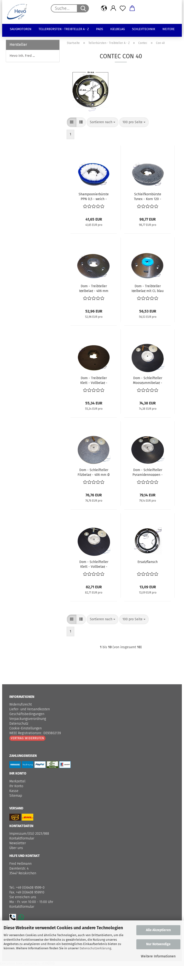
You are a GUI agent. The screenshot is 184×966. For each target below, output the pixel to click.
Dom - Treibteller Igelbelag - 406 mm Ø (93, 288)
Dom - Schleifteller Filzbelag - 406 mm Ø (94, 472)
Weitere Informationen (158, 956)
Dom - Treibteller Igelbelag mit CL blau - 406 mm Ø (148, 288)
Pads (99, 29)
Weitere (168, 29)
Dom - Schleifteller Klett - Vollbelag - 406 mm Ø (93, 564)
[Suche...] (83, 8)
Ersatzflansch (148, 562)
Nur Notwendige (158, 944)
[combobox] (102, 122)
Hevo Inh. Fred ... (22, 56)
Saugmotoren (20, 29)
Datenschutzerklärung (95, 948)
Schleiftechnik (143, 29)
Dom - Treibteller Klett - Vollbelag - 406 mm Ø (93, 380)
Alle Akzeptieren (158, 930)
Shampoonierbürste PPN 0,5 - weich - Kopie (94, 196)
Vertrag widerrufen (27, 738)
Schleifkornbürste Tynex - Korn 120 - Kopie (147, 196)
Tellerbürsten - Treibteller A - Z (64, 29)
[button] (104, 8)
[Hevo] (19, 12)
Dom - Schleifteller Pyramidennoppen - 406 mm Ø (147, 472)
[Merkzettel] (122, 8)
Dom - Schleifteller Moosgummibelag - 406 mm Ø (147, 380)
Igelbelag (117, 29)
